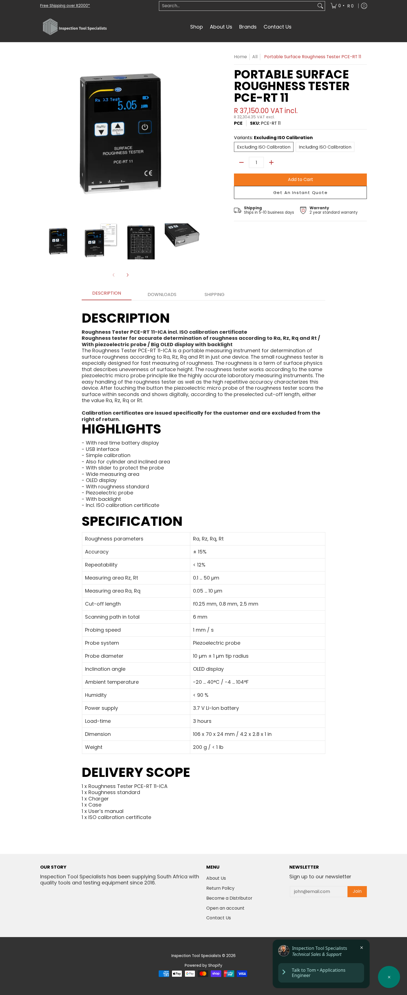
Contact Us (218, 918)
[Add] (271, 162)
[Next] (127, 275)
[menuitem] (342, 6)
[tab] (107, 295)
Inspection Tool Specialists (196, 955)
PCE (238, 123)
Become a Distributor (229, 898)
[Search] (320, 6)
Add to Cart (300, 179)
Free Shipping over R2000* (65, 5)
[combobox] (237, 6)
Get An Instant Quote (300, 192)
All (254, 56)
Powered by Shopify (203, 965)
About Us (216, 878)
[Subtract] (241, 162)
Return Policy (220, 888)
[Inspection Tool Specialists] (74, 27)
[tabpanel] (203, 560)
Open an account (225, 908)
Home (240, 56)
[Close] (361, 947)
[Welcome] (389, 977)
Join (357, 891)
